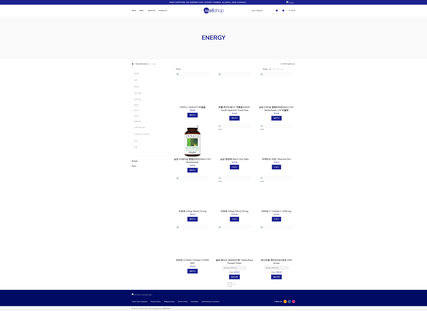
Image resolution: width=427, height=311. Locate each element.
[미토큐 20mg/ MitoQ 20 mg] (234, 193)
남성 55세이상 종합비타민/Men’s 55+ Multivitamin (192, 161)
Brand (134, 161)
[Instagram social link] (293, 301)
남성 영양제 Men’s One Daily (234, 159)
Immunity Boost (142, 64)
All (282, 69)
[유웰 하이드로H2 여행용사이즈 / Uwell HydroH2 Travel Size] (234, 89)
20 (274, 69)
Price (134, 166)
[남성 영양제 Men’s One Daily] (234, 141)
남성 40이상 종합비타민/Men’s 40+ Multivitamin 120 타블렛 (276, 109)
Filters (178, 69)
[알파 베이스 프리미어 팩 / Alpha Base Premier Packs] (234, 242)
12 (270, 69)
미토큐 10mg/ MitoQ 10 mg (192, 211)
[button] (192, 115)
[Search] (270, 10)
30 (278, 69)
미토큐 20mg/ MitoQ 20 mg (234, 211)
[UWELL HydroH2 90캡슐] (192, 89)
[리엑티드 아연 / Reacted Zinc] (276, 141)
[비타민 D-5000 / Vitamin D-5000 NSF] (192, 242)
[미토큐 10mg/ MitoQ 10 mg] (192, 193)
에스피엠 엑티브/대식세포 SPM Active (276, 262)
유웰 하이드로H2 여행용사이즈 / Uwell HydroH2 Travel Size (234, 109)
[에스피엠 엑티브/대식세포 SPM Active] (276, 242)
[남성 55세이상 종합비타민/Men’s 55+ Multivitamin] (192, 141)
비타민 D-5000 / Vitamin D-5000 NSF (192, 262)
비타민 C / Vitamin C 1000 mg (276, 211)
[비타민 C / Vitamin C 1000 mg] (276, 193)
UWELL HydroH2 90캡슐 (192, 107)
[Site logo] (213, 10)
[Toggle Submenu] (165, 73)
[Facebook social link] (289, 301)
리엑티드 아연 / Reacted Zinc (276, 159)
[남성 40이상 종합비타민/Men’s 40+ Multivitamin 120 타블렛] (276, 89)
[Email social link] (285, 301)
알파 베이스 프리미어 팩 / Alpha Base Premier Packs (234, 262)
